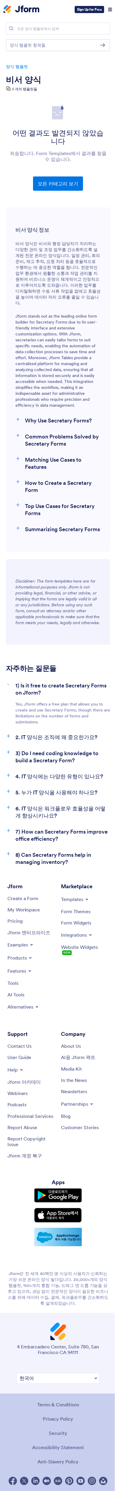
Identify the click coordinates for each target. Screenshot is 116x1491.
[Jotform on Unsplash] (103, 1481)
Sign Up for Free (89, 9)
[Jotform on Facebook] (13, 1481)
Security (58, 1433)
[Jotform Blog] (58, 1481)
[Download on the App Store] (58, 1215)
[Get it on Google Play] (58, 1195)
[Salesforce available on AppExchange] (58, 1237)
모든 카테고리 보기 (58, 184)
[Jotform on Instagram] (92, 1481)
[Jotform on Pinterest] (69, 1481)
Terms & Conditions (58, 1405)
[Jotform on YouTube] (80, 1481)
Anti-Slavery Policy (58, 1462)
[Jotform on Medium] (47, 1481)
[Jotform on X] (24, 1481)
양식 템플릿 (17, 66)
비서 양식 (23, 79)
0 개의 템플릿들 (24, 89)
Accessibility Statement (58, 1447)
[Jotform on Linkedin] (35, 1481)
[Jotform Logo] (21, 9)
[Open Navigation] (110, 9)
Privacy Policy (58, 1419)
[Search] (11, 28)
